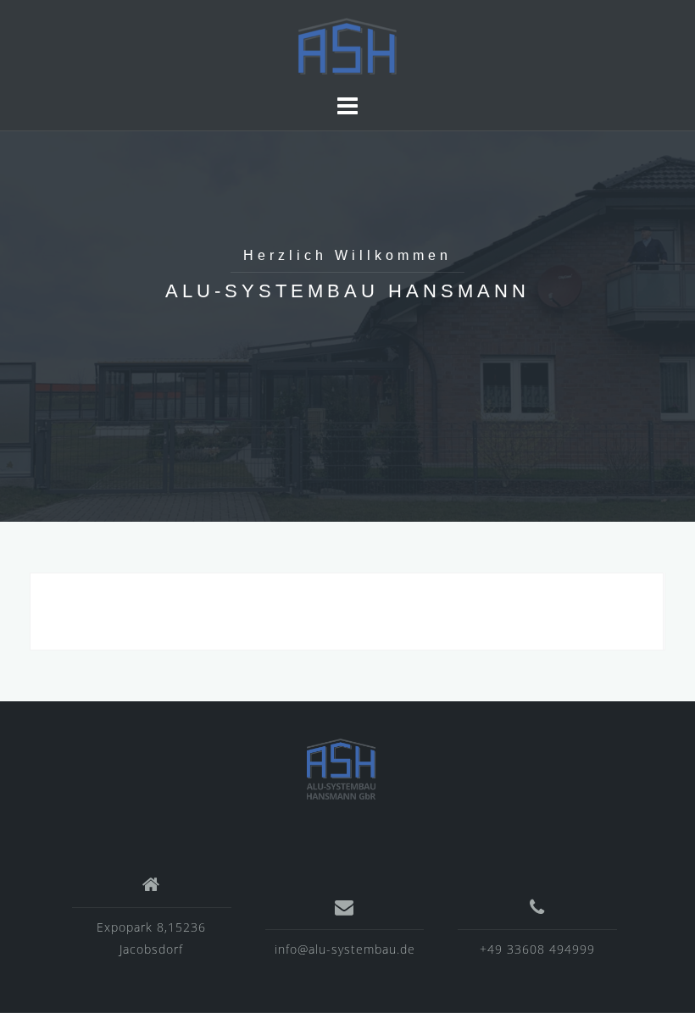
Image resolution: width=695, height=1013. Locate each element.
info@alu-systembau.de (345, 949)
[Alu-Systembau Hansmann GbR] (341, 768)
